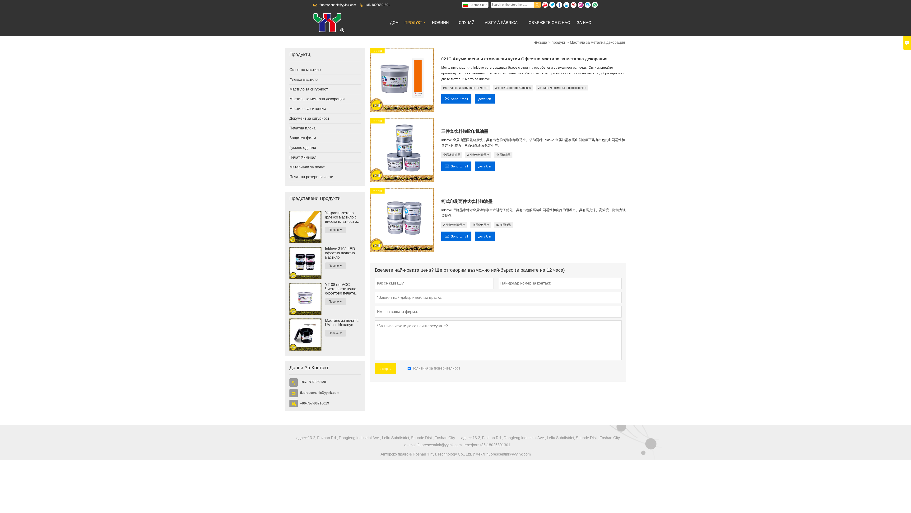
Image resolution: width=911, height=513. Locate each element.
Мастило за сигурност (308, 89)
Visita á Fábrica (501, 23)
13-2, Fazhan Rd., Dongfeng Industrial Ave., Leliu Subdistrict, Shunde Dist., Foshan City (381, 438)
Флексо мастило (303, 79)
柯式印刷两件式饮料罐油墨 (467, 201)
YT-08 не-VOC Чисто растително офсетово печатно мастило (341, 289)
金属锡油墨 (503, 155)
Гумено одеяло (302, 148)
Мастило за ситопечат (308, 109)
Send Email (456, 98)
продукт (413, 23)
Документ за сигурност (309, 118)
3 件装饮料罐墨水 (478, 155)
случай (466, 23)
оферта (385, 368)
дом (394, 23)
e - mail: (411, 445)
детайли (484, 99)
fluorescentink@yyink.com (338, 5)
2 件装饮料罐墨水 (454, 225)
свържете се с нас (549, 23)
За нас (584, 23)
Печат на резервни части (311, 177)
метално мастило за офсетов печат (562, 88)
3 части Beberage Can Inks (513, 88)
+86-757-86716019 (314, 403)
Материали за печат (307, 167)
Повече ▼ (335, 230)
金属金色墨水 (480, 225)
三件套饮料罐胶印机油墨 (464, 131)
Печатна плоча (302, 128)
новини (440, 23)
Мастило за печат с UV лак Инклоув (341, 322)
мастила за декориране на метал (465, 88)
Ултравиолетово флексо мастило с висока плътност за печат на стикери (342, 217)
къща (540, 42)
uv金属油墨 (503, 225)
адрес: (302, 438)
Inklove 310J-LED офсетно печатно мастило (340, 253)
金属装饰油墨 (451, 155)
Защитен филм (302, 138)
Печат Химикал (302, 157)
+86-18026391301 (377, 5)
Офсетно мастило (305, 70)
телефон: (471, 445)
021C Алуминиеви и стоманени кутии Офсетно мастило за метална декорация (524, 59)
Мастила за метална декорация (317, 99)
